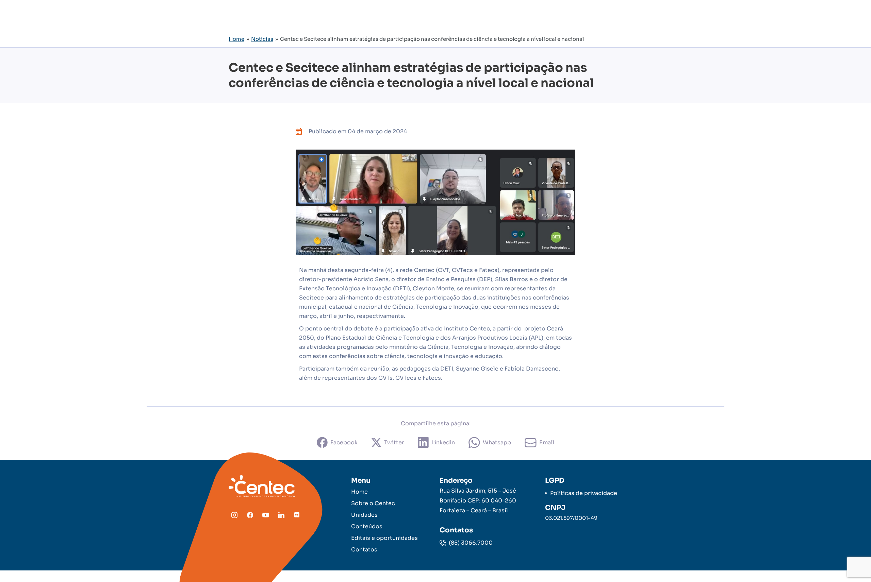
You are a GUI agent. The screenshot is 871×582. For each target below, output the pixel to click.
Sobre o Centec (373, 503)
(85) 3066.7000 (470, 542)
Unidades (364, 514)
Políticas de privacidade (583, 493)
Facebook (344, 442)
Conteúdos (366, 526)
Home (236, 39)
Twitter (394, 442)
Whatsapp (497, 442)
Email (546, 442)
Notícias (262, 39)
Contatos (364, 549)
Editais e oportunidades (384, 538)
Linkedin (443, 442)
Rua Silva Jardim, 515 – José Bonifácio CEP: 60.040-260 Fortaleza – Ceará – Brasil (478, 500)
